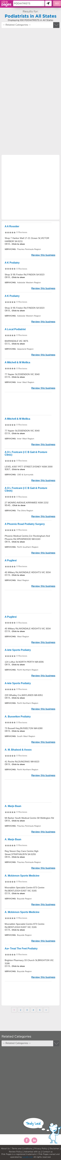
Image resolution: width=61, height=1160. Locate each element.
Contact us (47, 1152)
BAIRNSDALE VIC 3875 (16, 341)
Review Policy (15, 1152)
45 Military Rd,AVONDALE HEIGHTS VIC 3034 (28, 572)
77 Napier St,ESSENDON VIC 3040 (22, 374)
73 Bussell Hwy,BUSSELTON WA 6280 (24, 728)
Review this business (43, 255)
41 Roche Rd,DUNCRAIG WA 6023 (22, 761)
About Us (5, 1148)
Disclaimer (54, 1148)
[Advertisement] (30, 61)
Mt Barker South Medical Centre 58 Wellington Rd (29, 818)
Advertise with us (32, 1152)
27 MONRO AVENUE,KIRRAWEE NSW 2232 (26, 502)
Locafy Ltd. (27, 1157)
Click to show (18, 244)
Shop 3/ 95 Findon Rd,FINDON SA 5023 (24, 274)
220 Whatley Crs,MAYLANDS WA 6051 (24, 695)
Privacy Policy (40, 1148)
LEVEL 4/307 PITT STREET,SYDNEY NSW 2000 (29, 466)
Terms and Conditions (22, 1148)
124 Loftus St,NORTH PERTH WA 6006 (24, 662)
